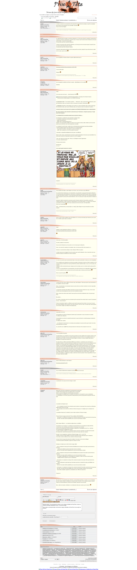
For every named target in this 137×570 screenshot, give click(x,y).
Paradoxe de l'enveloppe (47, 528)
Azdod (42, 23)
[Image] (49, 500)
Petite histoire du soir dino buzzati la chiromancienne (77, 553)
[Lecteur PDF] (58, 500)
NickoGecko (43, 91)
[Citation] (53, 500)
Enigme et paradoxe (79, 548)
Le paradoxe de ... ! (73, 20)
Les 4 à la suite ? (45, 540)
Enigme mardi (85, 549)
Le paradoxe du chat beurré (48, 530)
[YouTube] (67, 500)
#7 (40, 188)
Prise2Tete (56, 564)
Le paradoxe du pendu (58, 548)
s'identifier (56, 16)
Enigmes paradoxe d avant (48, 549)
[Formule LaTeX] (57, 500)
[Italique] (44, 500)
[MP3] (65, 500)
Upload (71, 500)
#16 (41, 368)
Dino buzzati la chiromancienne (63, 549)
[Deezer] (64, 500)
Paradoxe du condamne (83, 556)
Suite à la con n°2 (46, 535)
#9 (40, 225)
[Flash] (62, 500)
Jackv (42, 38)
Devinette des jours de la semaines (56, 553)
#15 (41, 358)
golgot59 (42, 227)
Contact (82, 564)
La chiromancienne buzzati (49, 555)
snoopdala (43, 380)
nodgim (42, 217)
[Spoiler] (60, 500)
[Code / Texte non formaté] (54, 500)
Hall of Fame (77, 564)
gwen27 (42, 240)
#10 (41, 238)
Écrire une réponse (92, 20)
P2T (89, 558)
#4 (40, 65)
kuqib (42, 190)
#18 (41, 388)
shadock (42, 67)
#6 (40, 89)
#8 (40, 215)
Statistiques (64, 564)
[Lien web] (48, 500)
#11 (41, 258)
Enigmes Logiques (64, 20)
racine (42, 57)
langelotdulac (44, 260)
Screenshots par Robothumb (90, 559)
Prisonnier (60, 550)
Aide (74, 500)
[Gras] (43, 500)
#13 (41, 310)
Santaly (42, 479)
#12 (41, 280)
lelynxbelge (43, 282)
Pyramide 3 (44, 538)
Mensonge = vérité (46, 537)
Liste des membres (71, 564)
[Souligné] (46, 500)
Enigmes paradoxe (88, 554)
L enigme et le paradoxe (65, 551)
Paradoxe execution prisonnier (63, 554)
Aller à (42, 558)
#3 (40, 55)
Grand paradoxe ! (46, 531)
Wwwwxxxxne (69, 548)
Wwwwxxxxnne (72, 556)
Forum (57, 20)
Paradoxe (54, 550)
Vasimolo (43, 81)
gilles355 (43, 333)
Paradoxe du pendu (47, 548)
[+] (96, 17)
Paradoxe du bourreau (77, 554)
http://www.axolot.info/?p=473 (61, 362)
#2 (40, 36)
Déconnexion (94, 14)
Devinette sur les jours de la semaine (80, 551)
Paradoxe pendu (89, 548)
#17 (41, 378)
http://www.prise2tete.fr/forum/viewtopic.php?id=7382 (66, 67)
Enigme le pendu (75, 549)
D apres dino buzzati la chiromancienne (73, 550)
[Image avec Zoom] (51, 500)
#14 (41, 331)
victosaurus (43, 312)
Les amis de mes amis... (47, 542)
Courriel (59, 496)
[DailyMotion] (69, 500)
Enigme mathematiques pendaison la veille (57, 556)
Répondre (94, 32)
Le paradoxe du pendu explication (65, 555)
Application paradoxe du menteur (49, 533)
